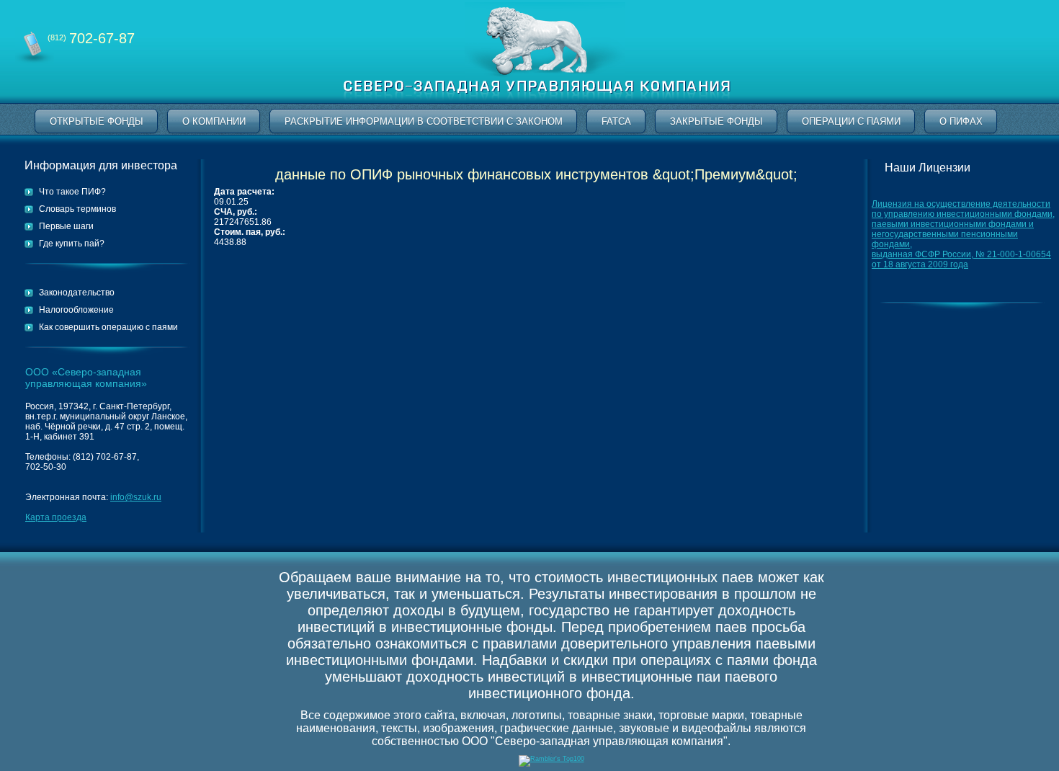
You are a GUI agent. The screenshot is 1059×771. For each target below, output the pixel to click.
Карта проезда (55, 517)
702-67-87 (91, 38)
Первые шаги (66, 226)
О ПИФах (961, 121)
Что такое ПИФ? (72, 192)
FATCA (616, 121)
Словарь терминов (77, 209)
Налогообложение (76, 310)
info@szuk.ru (135, 497)
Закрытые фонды (716, 121)
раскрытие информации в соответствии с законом (424, 121)
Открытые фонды (96, 121)
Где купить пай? (71, 244)
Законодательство (77, 293)
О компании (214, 121)
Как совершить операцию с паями (108, 327)
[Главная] (537, 100)
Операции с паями (851, 121)
